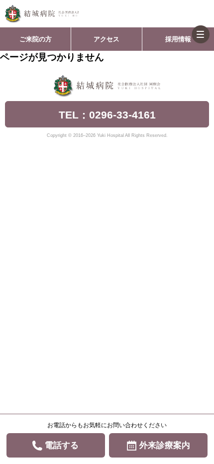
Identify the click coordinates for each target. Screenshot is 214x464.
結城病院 (42, 13)
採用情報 (178, 39)
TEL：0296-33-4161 (107, 114)
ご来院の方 (35, 39)
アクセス (106, 39)
